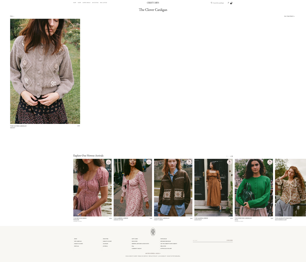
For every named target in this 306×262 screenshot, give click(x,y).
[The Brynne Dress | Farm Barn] (92, 187)
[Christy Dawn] (153, 3)
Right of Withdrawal (173, 256)
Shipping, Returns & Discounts (140, 243)
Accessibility (162, 256)
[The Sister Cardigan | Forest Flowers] (173, 187)
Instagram (163, 239)
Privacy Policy (153, 256)
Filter (11, 16)
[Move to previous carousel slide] (227, 156)
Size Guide (134, 241)
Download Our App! (166, 248)
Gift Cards (135, 239)
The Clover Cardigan (18, 126)
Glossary (105, 243)
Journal (105, 246)
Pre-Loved (163, 246)
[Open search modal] (211, 2)
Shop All (76, 246)
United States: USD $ (152, 253)
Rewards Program (165, 241)
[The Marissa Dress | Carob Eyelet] (213, 187)
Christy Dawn (133, 256)
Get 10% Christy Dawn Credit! (168, 243)
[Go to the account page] (228, 2)
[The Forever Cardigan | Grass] (254, 187)
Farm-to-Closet (78, 243)
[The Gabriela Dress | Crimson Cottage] (133, 187)
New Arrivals (78, 241)
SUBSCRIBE (230, 240)
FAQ (133, 246)
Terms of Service (143, 256)
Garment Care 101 (136, 248)
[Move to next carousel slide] (231, 156)
